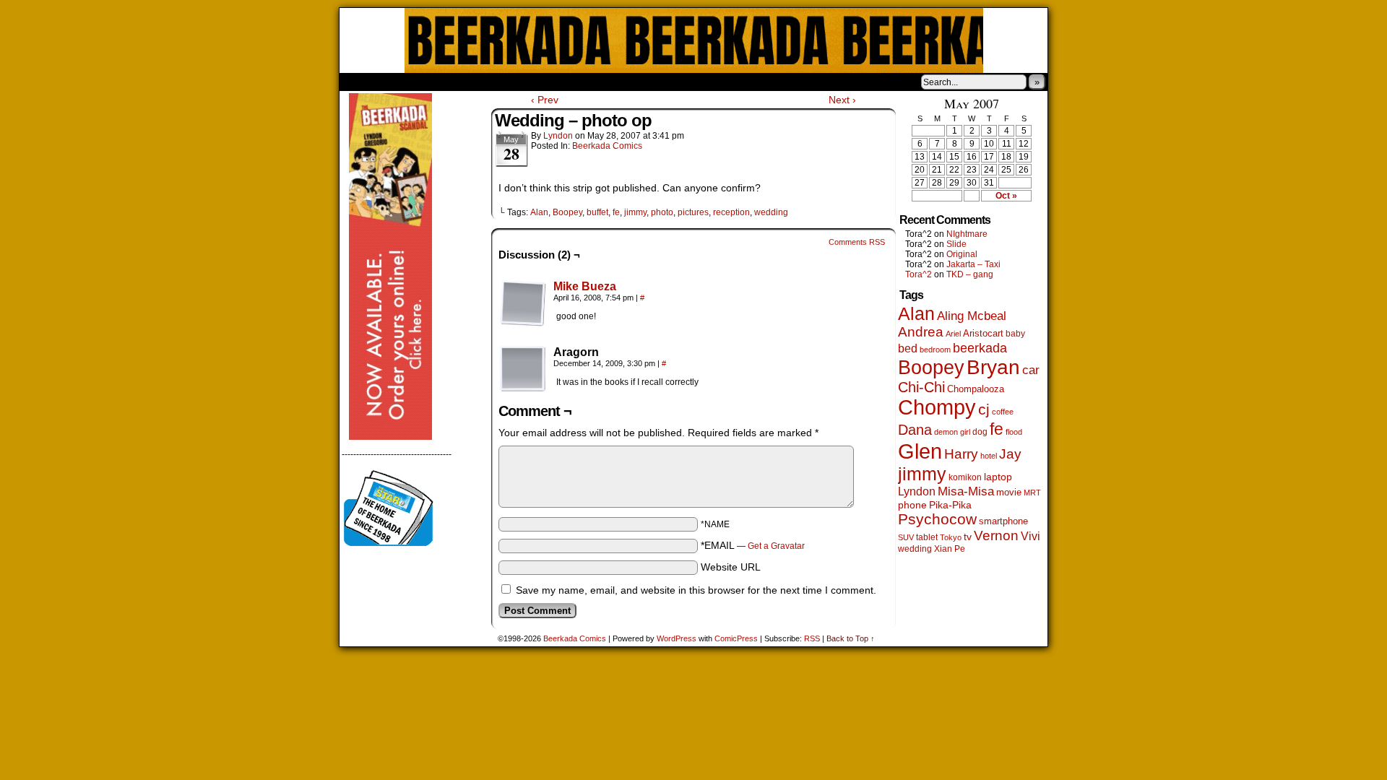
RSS (812, 638)
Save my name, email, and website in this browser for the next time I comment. (696, 590)
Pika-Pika (950, 505)
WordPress (676, 638)
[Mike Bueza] (523, 323)
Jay (1010, 454)
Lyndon (558, 136)
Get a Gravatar (776, 546)
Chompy (937, 407)
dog (980, 431)
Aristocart (983, 334)
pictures (693, 212)
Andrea (920, 331)
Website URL (731, 567)
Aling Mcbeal (971, 315)
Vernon (996, 535)
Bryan (993, 367)
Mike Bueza (584, 286)
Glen (920, 451)
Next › (842, 99)
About (402, 81)
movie (1008, 493)
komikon (965, 477)
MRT (1032, 492)
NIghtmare (967, 234)
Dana (915, 430)
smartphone (1003, 521)
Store (447, 81)
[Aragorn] (523, 369)
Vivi (1030, 536)
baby (1015, 334)
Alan (539, 212)
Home (360, 81)
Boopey (567, 212)
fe (616, 212)
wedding (771, 212)
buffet (597, 212)
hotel (988, 455)
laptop (998, 477)
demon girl (952, 432)
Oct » (1006, 196)
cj (984, 409)
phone (912, 505)
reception (731, 212)
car (1031, 370)
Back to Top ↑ (850, 638)
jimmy (635, 212)
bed (907, 348)
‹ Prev (544, 99)
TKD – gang (969, 274)
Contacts (502, 81)
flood (1014, 432)
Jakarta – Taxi (973, 264)
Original (961, 254)
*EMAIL (753, 545)
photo (662, 212)
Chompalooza (975, 389)
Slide (956, 244)
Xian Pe (949, 548)
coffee (1003, 411)
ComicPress (736, 638)
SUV (906, 537)
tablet (927, 537)
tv (968, 537)
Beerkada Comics (694, 40)
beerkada (980, 347)
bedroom (935, 349)
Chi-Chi (921, 387)
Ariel (953, 333)
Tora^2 (918, 274)
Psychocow (937, 519)
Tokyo (951, 537)
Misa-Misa (966, 491)
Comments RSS (857, 242)
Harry (961, 454)
